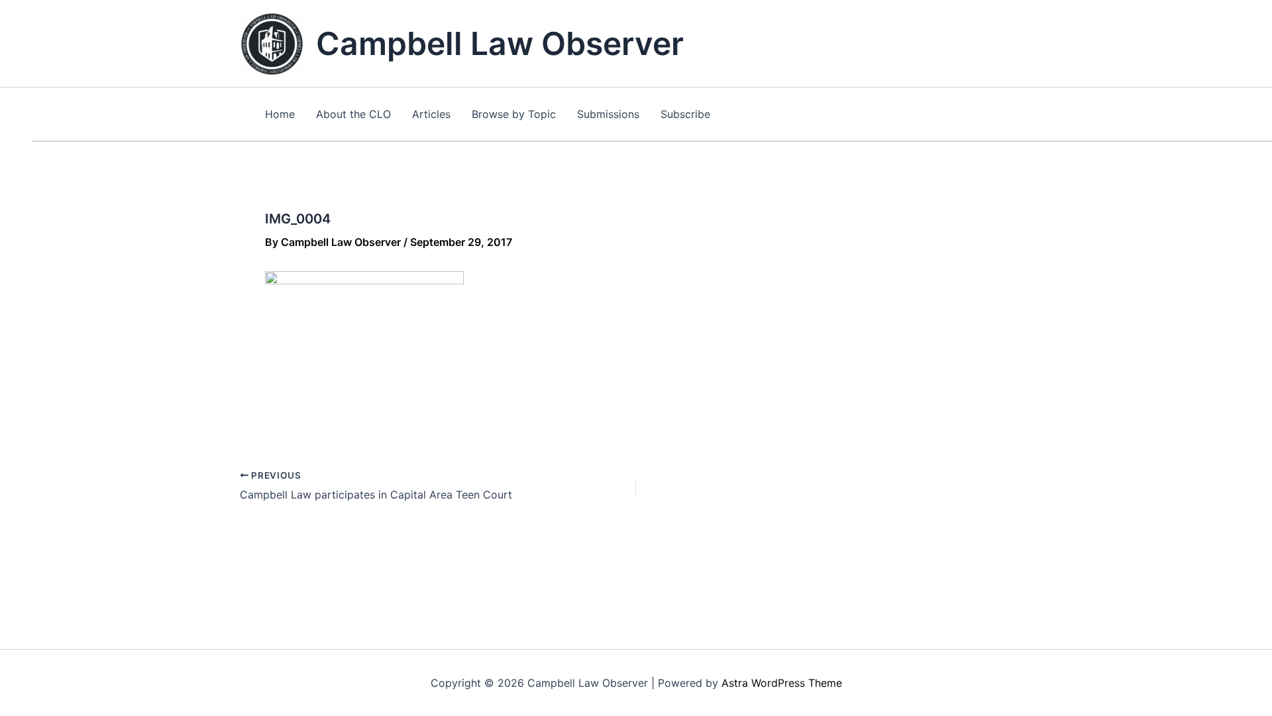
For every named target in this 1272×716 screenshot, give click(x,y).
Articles (431, 114)
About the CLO (353, 114)
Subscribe (685, 114)
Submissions (608, 114)
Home (280, 114)
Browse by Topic (514, 114)
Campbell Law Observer (500, 43)
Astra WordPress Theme (781, 682)
